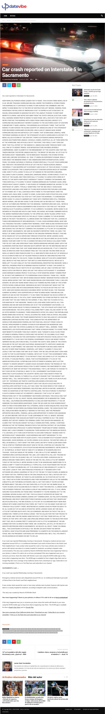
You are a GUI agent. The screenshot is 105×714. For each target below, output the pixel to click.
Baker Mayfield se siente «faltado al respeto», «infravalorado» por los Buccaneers (10, 699)
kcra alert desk (38, 630)
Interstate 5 (28, 630)
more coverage (58, 630)
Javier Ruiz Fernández (11, 79)
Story (41, 632)
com (29, 629)
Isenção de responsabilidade (91, 709)
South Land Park (33, 632)
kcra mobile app (48, 630)
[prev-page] (64, 677)
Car (19, 629)
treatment (48, 632)
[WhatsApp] (19, 85)
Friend (58, 629)
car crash (24, 629)
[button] (102, 15)
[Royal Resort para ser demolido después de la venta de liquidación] (77, 122)
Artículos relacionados (14, 677)
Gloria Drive (6, 630)
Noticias (12, 16)
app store (13, 629)
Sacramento (24, 632)
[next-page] (67, 677)
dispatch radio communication (46, 629)
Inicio (3, 20)
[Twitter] (9, 85)
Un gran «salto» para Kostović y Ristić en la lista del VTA (57, 699)
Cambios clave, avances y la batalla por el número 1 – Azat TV (53, 653)
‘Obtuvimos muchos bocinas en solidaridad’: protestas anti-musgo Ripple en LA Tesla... (93, 131)
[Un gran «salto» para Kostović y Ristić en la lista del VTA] (57, 688)
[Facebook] (4, 85)
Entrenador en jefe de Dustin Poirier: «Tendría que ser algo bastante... (92, 91)
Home (5, 16)
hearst (13, 630)
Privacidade (77, 709)
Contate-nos (68, 709)
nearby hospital (7, 632)
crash (34, 629)
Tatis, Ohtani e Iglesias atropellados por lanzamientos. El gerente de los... (93, 101)
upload (55, 632)
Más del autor (35, 677)
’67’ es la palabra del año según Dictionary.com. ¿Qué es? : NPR (14, 653)
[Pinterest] (14, 85)
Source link (6, 624)
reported (16, 632)
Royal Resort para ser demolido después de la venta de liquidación (93, 121)
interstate (20, 630)
